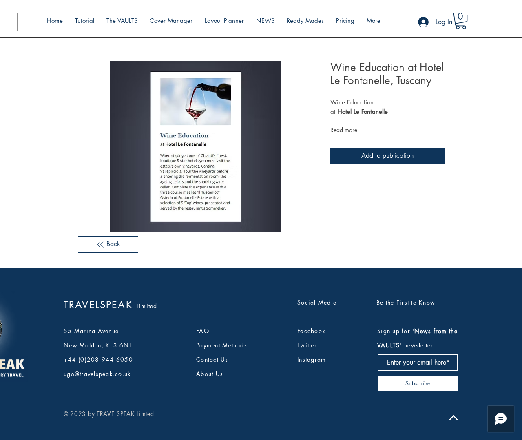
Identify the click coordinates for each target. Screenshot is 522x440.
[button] (461, 21)
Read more (343, 130)
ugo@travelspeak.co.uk (97, 374)
